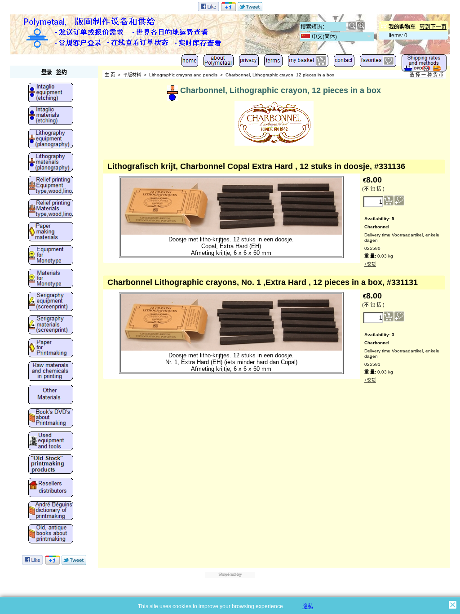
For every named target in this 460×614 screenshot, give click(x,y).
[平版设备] (50, 139)
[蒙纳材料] (50, 279)
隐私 (307, 606)
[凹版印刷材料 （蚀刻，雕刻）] (50, 116)
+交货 (370, 264)
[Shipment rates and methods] (424, 65)
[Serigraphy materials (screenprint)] (50, 325)
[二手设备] (50, 442)
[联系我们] (344, 62)
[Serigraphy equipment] (50, 302)
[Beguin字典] (50, 511)
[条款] (273, 62)
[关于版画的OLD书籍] (50, 534)
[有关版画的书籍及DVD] (50, 418)
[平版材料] (50, 162)
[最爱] (378, 62)
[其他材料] (50, 395)
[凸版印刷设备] (50, 186)
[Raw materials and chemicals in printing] (50, 371)
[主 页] (189, 62)
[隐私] (249, 62)
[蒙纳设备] (50, 255)
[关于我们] (218, 62)
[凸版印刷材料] (50, 209)
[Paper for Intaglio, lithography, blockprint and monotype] (50, 348)
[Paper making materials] (50, 232)
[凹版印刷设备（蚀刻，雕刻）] (50, 93)
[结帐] (308, 62)
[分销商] (50, 488)
